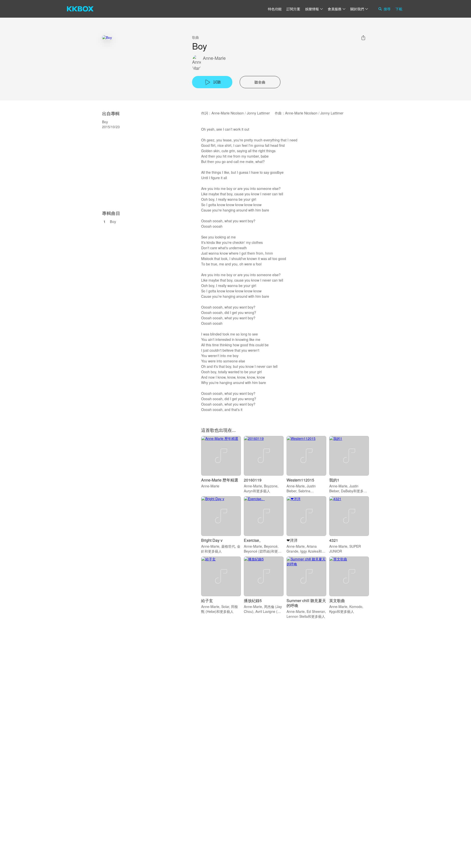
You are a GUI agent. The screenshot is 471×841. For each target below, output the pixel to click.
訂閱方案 (293, 8)
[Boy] (107, 37)
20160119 (253, 480)
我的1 (334, 480)
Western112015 (300, 480)
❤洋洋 (292, 540)
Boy (113, 221)
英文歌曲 (337, 600)
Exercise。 (253, 540)
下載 (398, 8)
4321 (333, 540)
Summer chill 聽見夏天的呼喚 (306, 603)
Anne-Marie (214, 58)
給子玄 (207, 600)
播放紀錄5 (253, 600)
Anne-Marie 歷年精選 (219, 480)
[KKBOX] (80, 9)
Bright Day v (211, 540)
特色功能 (275, 8)
